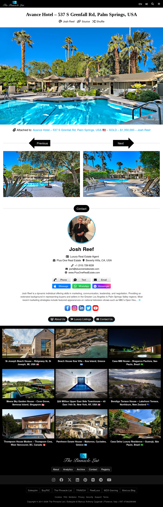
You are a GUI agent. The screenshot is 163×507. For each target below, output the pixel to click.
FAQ (65, 497)
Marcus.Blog (128, 490)
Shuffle (100, 21)
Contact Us (106, 319)
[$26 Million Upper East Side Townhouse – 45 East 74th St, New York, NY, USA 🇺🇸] (82, 397)
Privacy (81, 497)
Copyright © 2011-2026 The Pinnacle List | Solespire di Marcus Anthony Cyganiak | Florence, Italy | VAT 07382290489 (81, 501)
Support (98, 497)
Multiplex (73, 497)
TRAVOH (81, 490)
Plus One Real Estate (69, 260)
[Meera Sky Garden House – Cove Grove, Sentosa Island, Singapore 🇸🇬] (28, 397)
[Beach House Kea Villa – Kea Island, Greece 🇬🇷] (82, 357)
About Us (60, 319)
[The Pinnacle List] (81, 458)
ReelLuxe (95, 490)
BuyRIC (46, 490)
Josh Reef (68, 21)
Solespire (33, 490)
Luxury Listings (82, 319)
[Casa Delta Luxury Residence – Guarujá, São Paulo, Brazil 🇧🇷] (135, 437)
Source (86, 21)
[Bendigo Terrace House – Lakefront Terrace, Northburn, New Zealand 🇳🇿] (135, 397)
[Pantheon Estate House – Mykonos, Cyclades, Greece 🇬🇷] (82, 437)
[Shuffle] (146, 4)
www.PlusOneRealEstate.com (84, 272)
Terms (105, 497)
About (56, 469)
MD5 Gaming (111, 490)
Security (89, 497)
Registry (105, 469)
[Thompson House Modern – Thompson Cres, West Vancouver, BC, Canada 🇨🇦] (28, 437)
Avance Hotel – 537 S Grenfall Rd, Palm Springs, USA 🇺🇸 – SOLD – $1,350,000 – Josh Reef (91, 130)
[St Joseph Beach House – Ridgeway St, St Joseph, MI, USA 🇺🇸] (28, 357)
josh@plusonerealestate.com (84, 268)
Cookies (58, 497)
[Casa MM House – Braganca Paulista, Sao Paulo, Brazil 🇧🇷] (135, 357)
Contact (93, 469)
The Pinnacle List (63, 490)
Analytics (68, 469)
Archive (81, 469)
